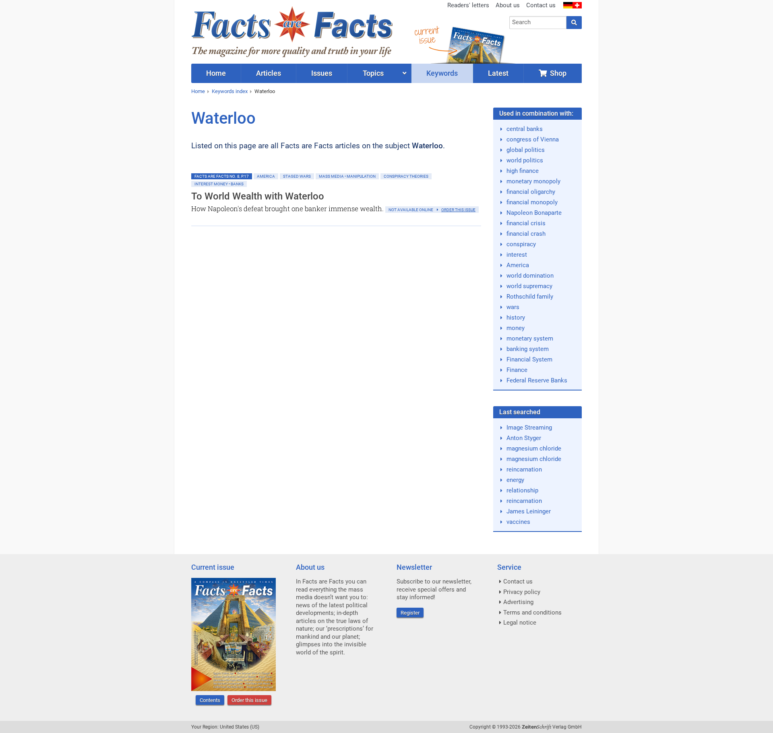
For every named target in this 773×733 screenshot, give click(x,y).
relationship (522, 490)
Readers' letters (468, 5)
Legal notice (519, 622)
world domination (530, 275)
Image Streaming (529, 427)
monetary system (529, 338)
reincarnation (524, 469)
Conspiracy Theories (406, 176)
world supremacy (529, 286)
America (266, 176)
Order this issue (249, 700)
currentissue (426, 35)
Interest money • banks (219, 184)
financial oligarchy (530, 191)
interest (516, 254)
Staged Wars (297, 176)
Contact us (541, 5)
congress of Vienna (532, 139)
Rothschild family (529, 296)
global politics (525, 150)
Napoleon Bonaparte (534, 212)
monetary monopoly (533, 181)
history (515, 317)
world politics (524, 160)
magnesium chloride (533, 448)
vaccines (518, 521)
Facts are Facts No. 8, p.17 (221, 176)
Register (410, 613)
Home (198, 91)
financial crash (526, 233)
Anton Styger (523, 438)
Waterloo (264, 91)
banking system (527, 349)
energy (515, 480)
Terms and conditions (532, 612)
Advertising (518, 602)
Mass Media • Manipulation (347, 176)
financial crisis (526, 223)
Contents (210, 700)
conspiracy (521, 244)
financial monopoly (532, 202)
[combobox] (538, 22)
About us (508, 5)
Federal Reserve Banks (536, 380)
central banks (524, 129)
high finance (522, 170)
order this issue (458, 210)
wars (512, 307)
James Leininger (528, 511)
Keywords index (230, 91)
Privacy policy (521, 592)
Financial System (529, 359)
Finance (516, 370)
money (515, 328)
